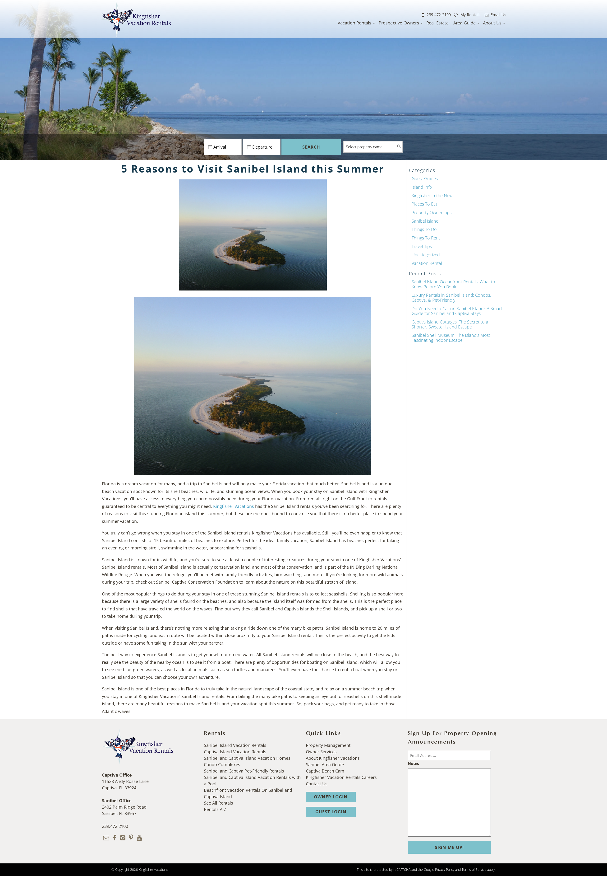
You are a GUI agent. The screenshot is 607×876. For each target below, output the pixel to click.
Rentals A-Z (215, 809)
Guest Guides (425, 178)
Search (311, 147)
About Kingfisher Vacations (333, 758)
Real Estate (437, 23)
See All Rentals (218, 803)
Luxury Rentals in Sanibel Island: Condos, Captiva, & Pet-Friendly (451, 297)
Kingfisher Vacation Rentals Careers (341, 777)
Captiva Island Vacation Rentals (235, 751)
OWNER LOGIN (331, 797)
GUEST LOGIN (330, 812)
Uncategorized (426, 255)
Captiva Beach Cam (325, 771)
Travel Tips (422, 246)
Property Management (328, 745)
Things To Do (424, 229)
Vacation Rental (427, 263)
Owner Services (321, 751)
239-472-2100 (439, 14)
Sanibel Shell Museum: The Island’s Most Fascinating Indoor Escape (451, 337)
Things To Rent (426, 238)
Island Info (422, 187)
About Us (492, 23)
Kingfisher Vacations (233, 506)
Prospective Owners (399, 23)
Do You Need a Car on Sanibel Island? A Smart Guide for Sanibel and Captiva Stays (457, 311)
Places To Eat (424, 204)
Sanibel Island (425, 221)
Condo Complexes (222, 764)
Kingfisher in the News (433, 195)
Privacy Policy (444, 869)
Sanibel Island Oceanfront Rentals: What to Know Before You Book (453, 284)
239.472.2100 (115, 826)
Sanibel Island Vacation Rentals (235, 745)
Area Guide (464, 23)
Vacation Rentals (355, 23)
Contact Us (316, 784)
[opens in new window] (114, 837)
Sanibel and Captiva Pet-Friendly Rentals (244, 771)
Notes (413, 763)
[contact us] (106, 837)
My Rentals (470, 14)
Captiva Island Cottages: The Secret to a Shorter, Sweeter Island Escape (450, 324)
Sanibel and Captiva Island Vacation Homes (247, 758)
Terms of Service (474, 869)
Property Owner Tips (431, 212)
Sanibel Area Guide (325, 764)
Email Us (498, 14)
